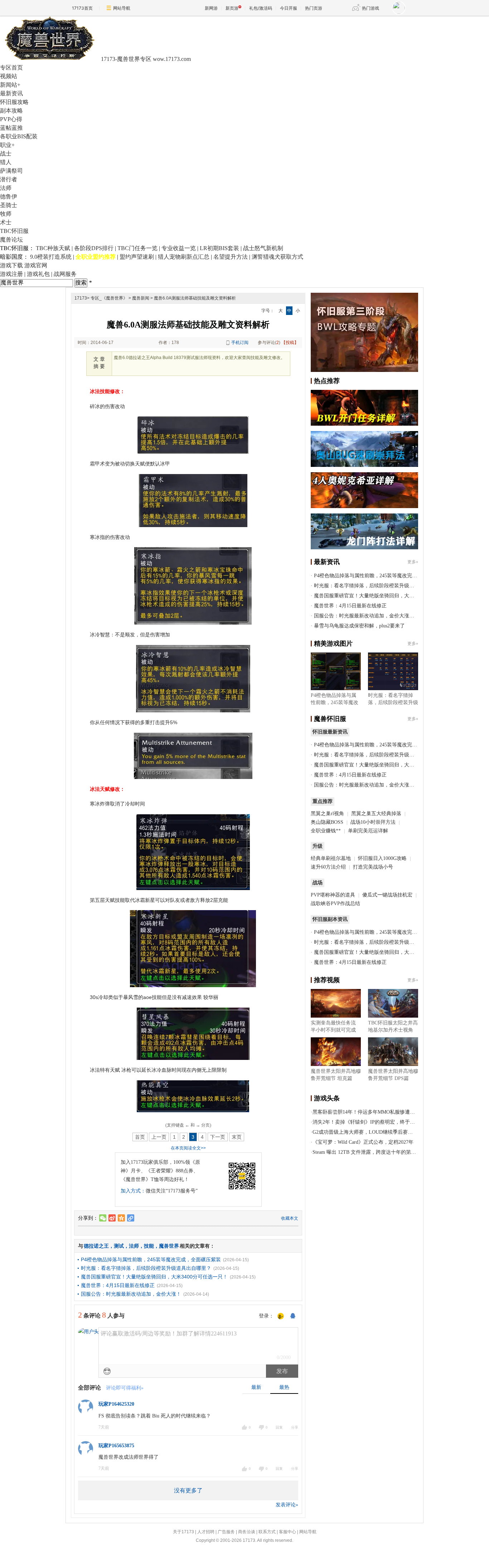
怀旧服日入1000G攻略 (382, 858)
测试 (119, 1246)
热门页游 (313, 8)
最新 (256, 1387)
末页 (237, 1137)
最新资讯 (11, 93)
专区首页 (11, 67)
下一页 (217, 1137)
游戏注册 (11, 274)
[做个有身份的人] (280, 1316)
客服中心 (287, 1531)
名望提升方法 (230, 257)
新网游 (211, 8)
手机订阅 (239, 342)
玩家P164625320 (116, 1404)
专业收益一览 (178, 248)
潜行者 (8, 179)
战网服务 (65, 274)
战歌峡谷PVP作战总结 (335, 903)
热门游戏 (370, 8)
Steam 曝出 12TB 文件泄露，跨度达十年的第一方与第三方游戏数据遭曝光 (394, 1152)
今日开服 (288, 8)
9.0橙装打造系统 (51, 257)
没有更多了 (188, 1490)
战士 (5, 153)
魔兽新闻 (140, 298)
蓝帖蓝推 (11, 128)
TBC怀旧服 (14, 231)
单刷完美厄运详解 (368, 830)
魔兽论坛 (11, 239)
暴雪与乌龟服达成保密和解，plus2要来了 (359, 625)
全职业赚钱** (326, 830)
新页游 (232, 8)
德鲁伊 (8, 196)
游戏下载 (11, 265)
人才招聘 (205, 1531)
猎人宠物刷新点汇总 (183, 257)
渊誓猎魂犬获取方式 (277, 257)
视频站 (8, 76)
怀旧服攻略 (14, 102)
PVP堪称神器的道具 (333, 895)
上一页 (158, 1137)
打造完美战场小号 (373, 867)
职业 (7, 145)
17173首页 (82, 8)
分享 (294, 1427)
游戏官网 (35, 265)
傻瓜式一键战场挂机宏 (387, 895)
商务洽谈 (246, 1531)
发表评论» (287, 1504)
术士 (5, 222)
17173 (80, 298)
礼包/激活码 (260, 8)
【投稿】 (290, 342)
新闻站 (10, 85)
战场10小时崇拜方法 (373, 822)
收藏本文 (289, 1218)
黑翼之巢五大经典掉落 (376, 813)
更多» (412, 561)
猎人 (5, 162)
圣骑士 (8, 205)
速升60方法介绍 (329, 867)
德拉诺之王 (96, 1246)
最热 (284, 1387)
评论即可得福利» (125, 1388)
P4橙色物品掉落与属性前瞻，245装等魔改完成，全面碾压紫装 (151, 1259)
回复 (279, 1427)
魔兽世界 (169, 1246)
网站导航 (121, 8)
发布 (282, 1371)
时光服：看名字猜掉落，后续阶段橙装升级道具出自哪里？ (146, 1268)
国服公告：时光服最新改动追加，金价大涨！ (131, 1294)
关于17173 (183, 1531)
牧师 (5, 214)
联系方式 (267, 1531)
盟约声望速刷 (137, 257)
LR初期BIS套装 (219, 248)
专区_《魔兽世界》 (109, 298)
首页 (140, 1137)
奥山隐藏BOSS (327, 822)
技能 (149, 1246)
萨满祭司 (11, 171)
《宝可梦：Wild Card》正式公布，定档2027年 (363, 1142)
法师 (5, 188)
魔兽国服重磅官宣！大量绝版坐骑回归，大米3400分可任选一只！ (154, 1277)
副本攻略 (11, 110)
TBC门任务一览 (137, 248)
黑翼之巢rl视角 (327, 813)
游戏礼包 (38, 274)
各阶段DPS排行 (93, 248)
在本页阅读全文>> (188, 1148)
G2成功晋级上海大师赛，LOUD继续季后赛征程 (365, 1132)
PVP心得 (11, 119)
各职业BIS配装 (19, 136)
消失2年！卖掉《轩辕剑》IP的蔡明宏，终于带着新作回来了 (379, 1122)
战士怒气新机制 (263, 248)
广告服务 (226, 1531)
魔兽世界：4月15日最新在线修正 (118, 1285)
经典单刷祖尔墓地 (331, 858)
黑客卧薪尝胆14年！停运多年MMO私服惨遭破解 (366, 1112)
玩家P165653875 (116, 1445)
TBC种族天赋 (53, 248)
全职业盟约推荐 (96, 257)
